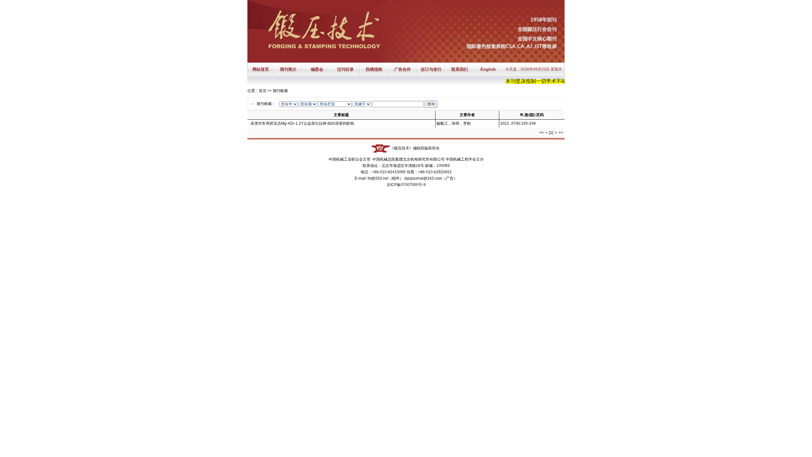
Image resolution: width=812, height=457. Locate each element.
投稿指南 (374, 69)
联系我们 (459, 69)
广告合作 (402, 69)
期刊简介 (288, 69)
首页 (262, 91)
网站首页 (260, 69)
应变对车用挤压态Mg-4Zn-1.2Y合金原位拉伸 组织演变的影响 (302, 123)
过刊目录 (345, 69)
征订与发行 (431, 69)
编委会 (317, 69)
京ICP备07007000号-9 (406, 184)
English (488, 69)
